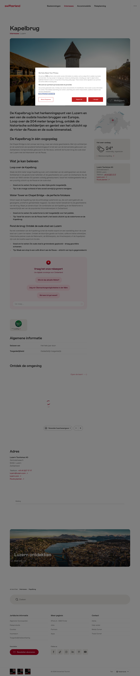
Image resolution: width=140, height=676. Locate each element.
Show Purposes (46, 99)
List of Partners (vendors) (46, 94)
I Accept (95, 99)
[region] (70, 87)
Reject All (79, 99)
